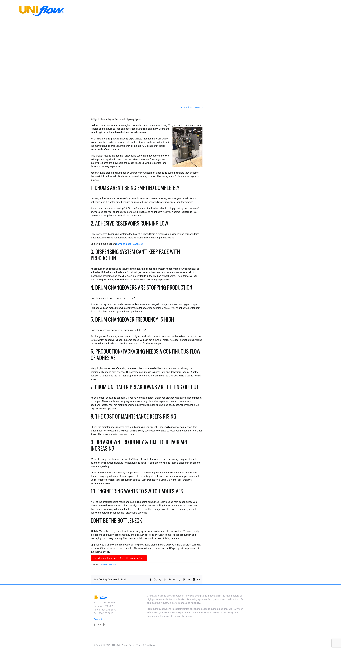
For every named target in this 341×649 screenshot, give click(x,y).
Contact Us (99, 619)
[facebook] (95, 624)
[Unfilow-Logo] (39, 6)
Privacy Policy (128, 645)
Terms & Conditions (145, 645)
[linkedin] (104, 624)
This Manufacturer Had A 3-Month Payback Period (119, 558)
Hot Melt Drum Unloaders (110, 565)
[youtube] (99, 624)
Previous (188, 107)
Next (197, 107)
